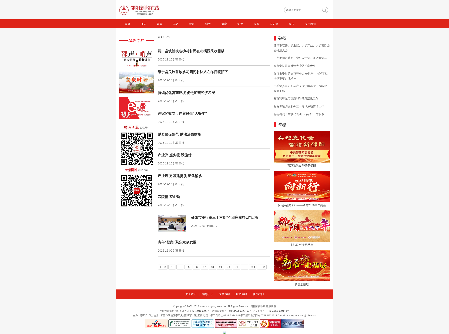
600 (253, 267)
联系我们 (258, 294)
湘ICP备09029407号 (240, 310)
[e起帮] (136, 109)
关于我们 (310, 23)
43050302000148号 (278, 310)
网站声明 (241, 294)
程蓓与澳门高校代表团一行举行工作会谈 (299, 114)
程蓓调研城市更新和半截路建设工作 (296, 98)
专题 (256, 23)
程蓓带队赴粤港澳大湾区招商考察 (295, 65)
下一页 (262, 267)
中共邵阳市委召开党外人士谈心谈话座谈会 (300, 57)
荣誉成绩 (224, 294)
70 (228, 267)
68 (212, 267)
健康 (224, 23)
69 (220, 267)
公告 (291, 23)
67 (204, 267)
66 (196, 267)
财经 (208, 23)
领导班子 (207, 294)
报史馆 (274, 23)
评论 (240, 23)
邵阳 (143, 23)
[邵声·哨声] (136, 59)
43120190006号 (201, 310)
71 (236, 267)
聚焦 (159, 23)
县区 (176, 23)
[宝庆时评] (136, 84)
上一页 (163, 267)
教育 (192, 23)
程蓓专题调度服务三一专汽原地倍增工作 (299, 106)
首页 (127, 23)
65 (188, 267)
